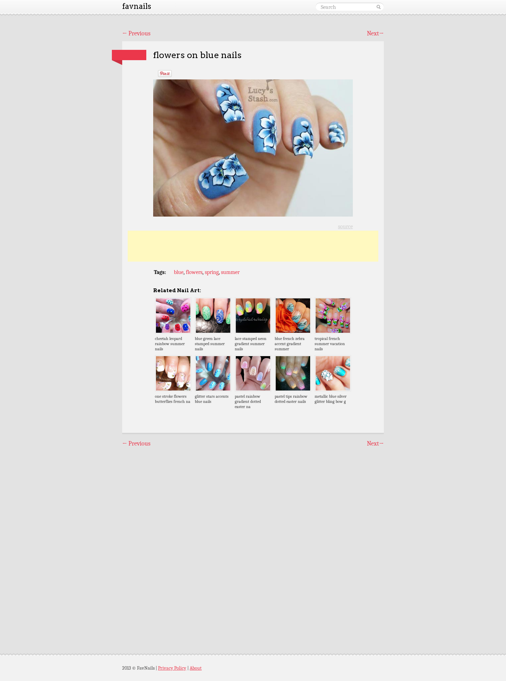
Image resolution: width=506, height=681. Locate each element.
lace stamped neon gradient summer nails (250, 343)
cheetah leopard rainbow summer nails (170, 343)
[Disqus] (253, 544)
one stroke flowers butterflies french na (172, 399)
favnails (136, 6)
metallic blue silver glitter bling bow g (331, 399)
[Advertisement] (253, 246)
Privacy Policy (172, 668)
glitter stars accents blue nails (212, 399)
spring (212, 272)
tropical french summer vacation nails (330, 343)
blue (178, 272)
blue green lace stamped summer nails (210, 343)
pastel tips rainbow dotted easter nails (291, 399)
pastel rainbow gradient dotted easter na (248, 401)
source (345, 226)
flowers (194, 272)
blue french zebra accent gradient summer (290, 343)
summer (230, 272)
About (196, 668)
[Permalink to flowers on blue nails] (129, 55)
